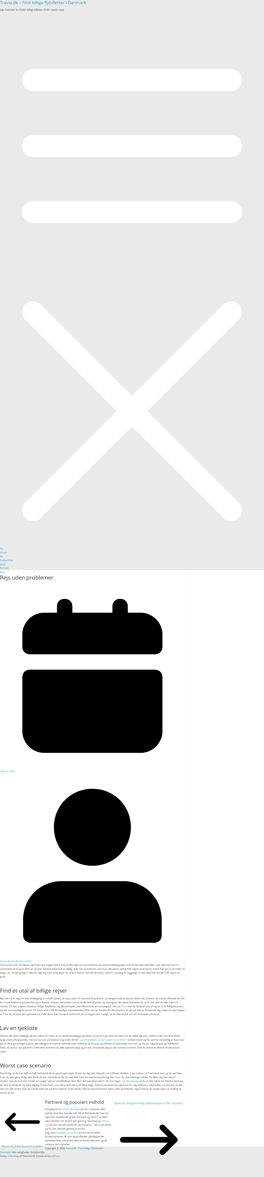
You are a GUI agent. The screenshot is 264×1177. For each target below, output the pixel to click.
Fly (1, 548)
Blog (2, 564)
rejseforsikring (129, 1081)
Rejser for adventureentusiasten (22, 1146)
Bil (1, 556)
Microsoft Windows (69, 1109)
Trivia (124, 1006)
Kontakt (4, 568)
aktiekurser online (67, 1132)
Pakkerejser (6, 560)
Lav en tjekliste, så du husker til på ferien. (103, 1039)
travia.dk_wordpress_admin (16, 961)
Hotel (3, 552)
